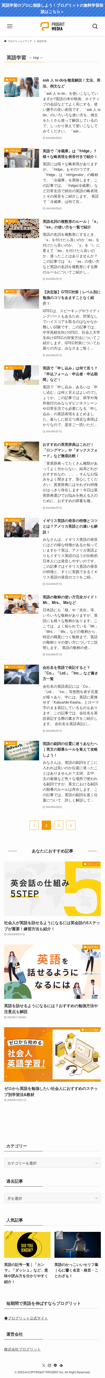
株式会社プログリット (22, 1349)
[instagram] (49, 1365)
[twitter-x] (44, 1365)
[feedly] (61, 1365)
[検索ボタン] (95, 26)
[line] (55, 1365)
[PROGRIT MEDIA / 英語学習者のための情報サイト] (52, 26)
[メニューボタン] (10, 26)
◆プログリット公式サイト (26, 1317)
